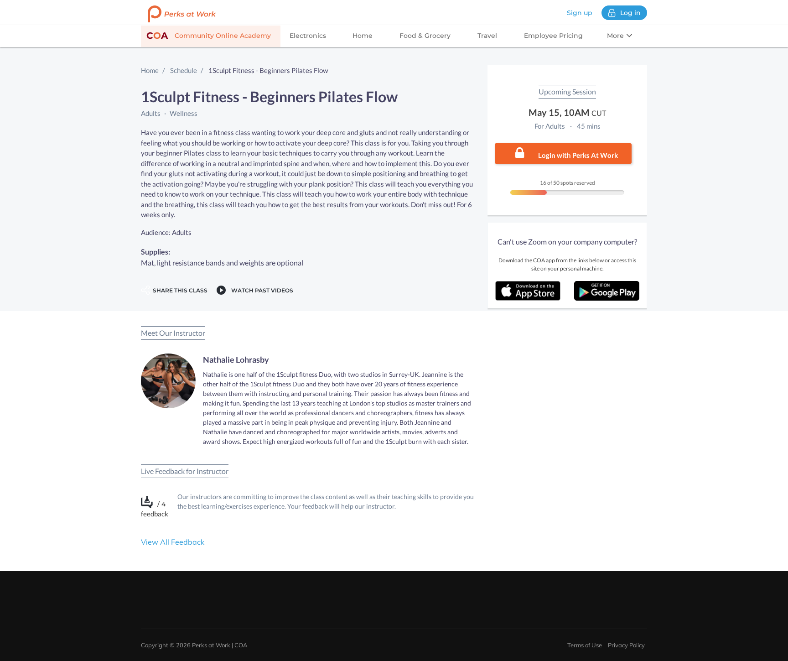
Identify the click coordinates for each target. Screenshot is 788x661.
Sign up (579, 13)
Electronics (308, 35)
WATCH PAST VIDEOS (260, 290)
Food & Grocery (425, 35)
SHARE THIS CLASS (178, 290)
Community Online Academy (208, 35)
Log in (630, 13)
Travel (487, 35)
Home (363, 35)
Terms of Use (584, 645)
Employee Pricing (553, 35)
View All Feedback (172, 541)
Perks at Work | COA (220, 645)
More (616, 35)
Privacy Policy (626, 645)
